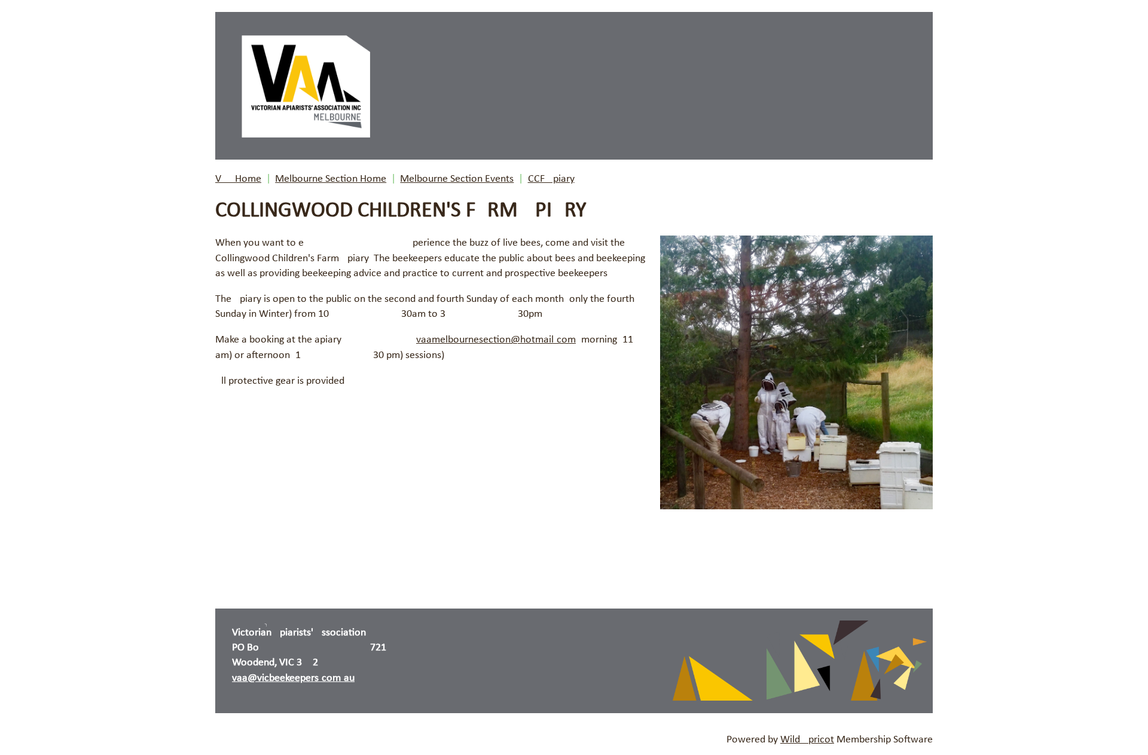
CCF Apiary (551, 179)
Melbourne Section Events (457, 179)
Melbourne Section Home (330, 179)
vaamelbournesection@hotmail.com (496, 340)
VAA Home (238, 179)
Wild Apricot (807, 739)
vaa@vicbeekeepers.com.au (293, 678)
